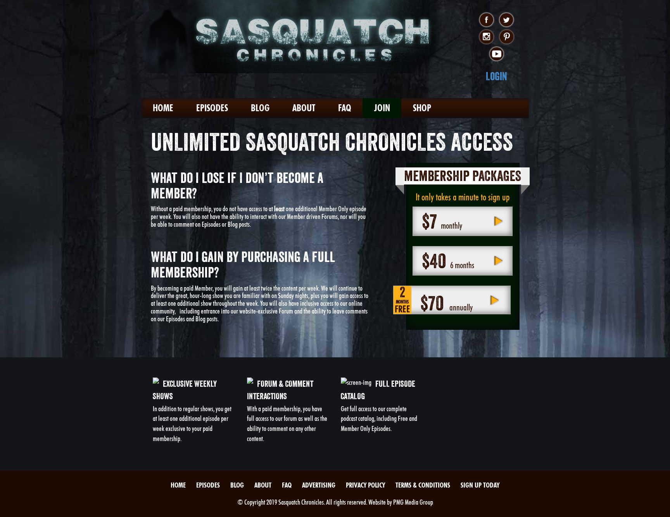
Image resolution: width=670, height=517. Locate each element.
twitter (506, 20)
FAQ (344, 108)
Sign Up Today (480, 485)
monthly (442, 221)
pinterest (506, 37)
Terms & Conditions (422, 485)
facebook (486, 20)
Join (382, 108)
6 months (448, 260)
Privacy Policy (365, 485)
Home (163, 108)
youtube (496, 54)
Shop (422, 108)
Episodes (212, 108)
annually (434, 300)
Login (496, 76)
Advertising (318, 485)
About (303, 108)
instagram (486, 37)
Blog (260, 108)
